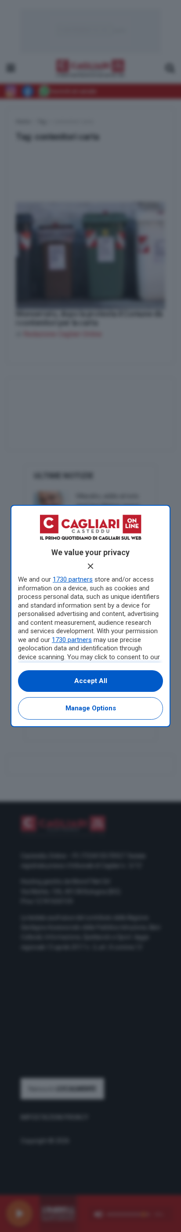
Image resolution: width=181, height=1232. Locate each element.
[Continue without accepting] (90, 566)
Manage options (90, 708)
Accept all (90, 681)
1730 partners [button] (73, 579)
